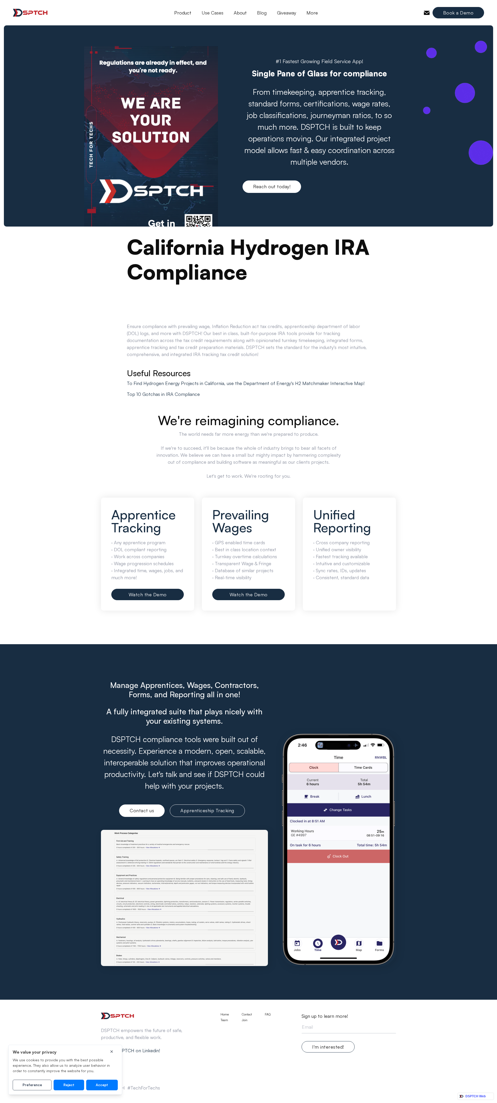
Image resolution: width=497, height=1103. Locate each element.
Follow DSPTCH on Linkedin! (130, 1050)
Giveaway (286, 13)
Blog (262, 13)
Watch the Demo (148, 594)
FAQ (268, 1014)
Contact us (142, 810)
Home (225, 1014)
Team (224, 1020)
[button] (182, 13)
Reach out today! (271, 186)
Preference (32, 1085)
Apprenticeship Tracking (207, 810)
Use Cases (212, 13)
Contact (247, 1014)
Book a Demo (458, 13)
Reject (68, 1085)
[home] (30, 13)
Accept (102, 1085)
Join (244, 1020)
